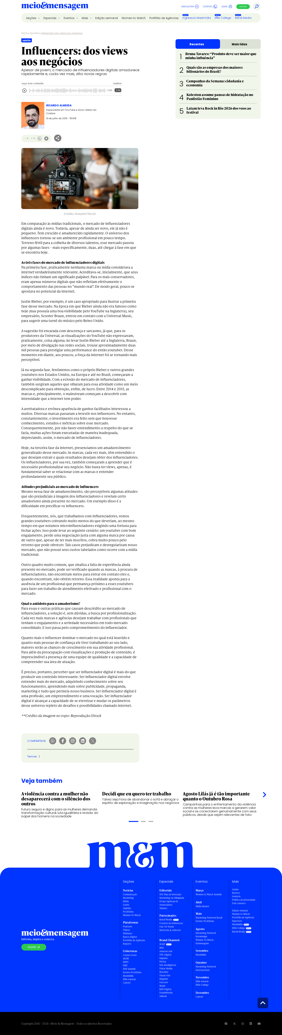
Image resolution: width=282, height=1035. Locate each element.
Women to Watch (134, 18)
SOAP (162, 944)
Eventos (69, 18)
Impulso (163, 958)
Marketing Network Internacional (206, 968)
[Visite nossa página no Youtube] (259, 1023)
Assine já (34, 947)
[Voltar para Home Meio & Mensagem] (54, 6)
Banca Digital (130, 936)
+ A (33, 138)
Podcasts (127, 926)
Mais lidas (239, 44)
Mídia (126, 901)
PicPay (162, 961)
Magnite (163, 978)
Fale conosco (239, 903)
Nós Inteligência (167, 965)
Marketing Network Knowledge (206, 934)
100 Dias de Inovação (170, 894)
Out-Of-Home (166, 926)
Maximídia (128, 975)
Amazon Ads (165, 951)
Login (224, 6)
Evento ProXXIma (132, 972)
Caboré (126, 982)
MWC (126, 962)
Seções (31, 18)
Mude (162, 985)
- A (26, 138)
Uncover (163, 982)
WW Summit (129, 969)
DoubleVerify (166, 992)
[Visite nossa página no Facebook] (226, 1023)
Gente (126, 904)
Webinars (127, 933)
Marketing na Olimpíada (171, 897)
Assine (243, 6)
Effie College (223, 18)
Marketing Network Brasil (209, 917)
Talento (163, 908)
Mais (85, 18)
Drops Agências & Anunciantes (168, 903)
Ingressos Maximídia (196, 18)
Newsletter (187, 6)
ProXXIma (128, 911)
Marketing (128, 897)
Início (24, 33)
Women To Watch (132, 915)
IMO (161, 947)
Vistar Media (165, 968)
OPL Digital (165, 954)
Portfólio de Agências (164, 18)
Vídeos (126, 930)
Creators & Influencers (171, 923)
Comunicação (130, 894)
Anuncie (236, 896)
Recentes (197, 44)
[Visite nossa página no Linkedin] (251, 1023)
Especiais (50, 18)
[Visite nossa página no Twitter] (234, 1023)
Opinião (34, 33)
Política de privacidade (243, 899)
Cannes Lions (130, 955)
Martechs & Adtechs (170, 930)
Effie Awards (129, 979)
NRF (125, 965)
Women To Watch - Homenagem (205, 941)
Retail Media (243, 18)
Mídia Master (202, 906)
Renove (236, 892)
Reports (127, 943)
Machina (163, 972)
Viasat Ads (164, 975)
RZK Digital (165, 989)
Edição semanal (106, 18)
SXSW (126, 958)
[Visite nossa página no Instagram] (243, 1023)
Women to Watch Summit (209, 894)
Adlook (163, 996)
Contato (207, 6)
